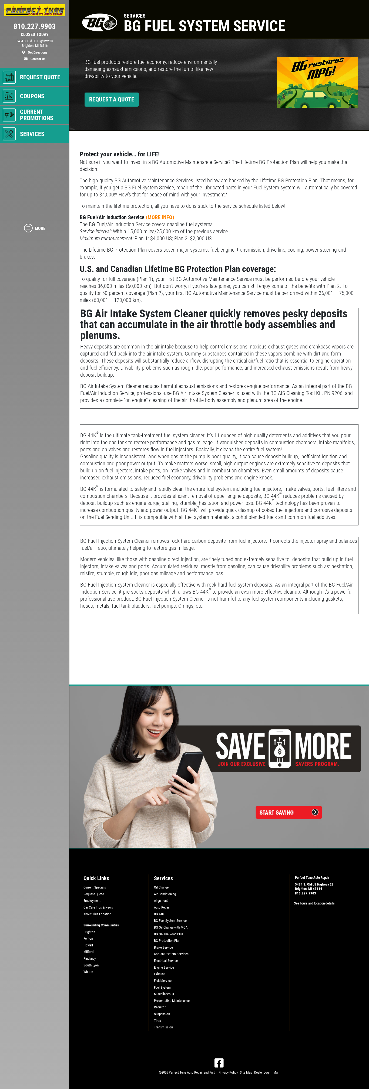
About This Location (97, 914)
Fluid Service (163, 981)
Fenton (88, 938)
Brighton (89, 932)
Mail (276, 1072)
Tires (157, 1021)
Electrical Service (166, 961)
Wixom (88, 972)
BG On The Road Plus (168, 934)
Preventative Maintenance (172, 1001)
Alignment (161, 901)
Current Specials (94, 887)
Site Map (246, 1072)
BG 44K (159, 914)
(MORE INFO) (160, 217)
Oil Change (161, 887)
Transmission (163, 1027)
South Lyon (91, 965)
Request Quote (93, 894)
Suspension (162, 1014)
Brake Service (163, 947)
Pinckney (89, 958)
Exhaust (159, 974)
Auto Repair (162, 907)
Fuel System (162, 987)
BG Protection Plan (167, 941)
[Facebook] (219, 1063)
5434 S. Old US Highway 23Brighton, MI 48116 (314, 886)
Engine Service (164, 967)
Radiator (160, 1007)
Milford (88, 952)
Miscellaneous (164, 994)
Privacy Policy (228, 1072)
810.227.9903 (305, 893)
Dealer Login (262, 1072)
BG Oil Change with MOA (170, 927)
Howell (88, 945)
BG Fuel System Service (170, 921)
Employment (91, 901)
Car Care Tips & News (98, 907)
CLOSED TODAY (35, 34)
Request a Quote (111, 99)
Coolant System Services (171, 954)
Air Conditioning (165, 894)
